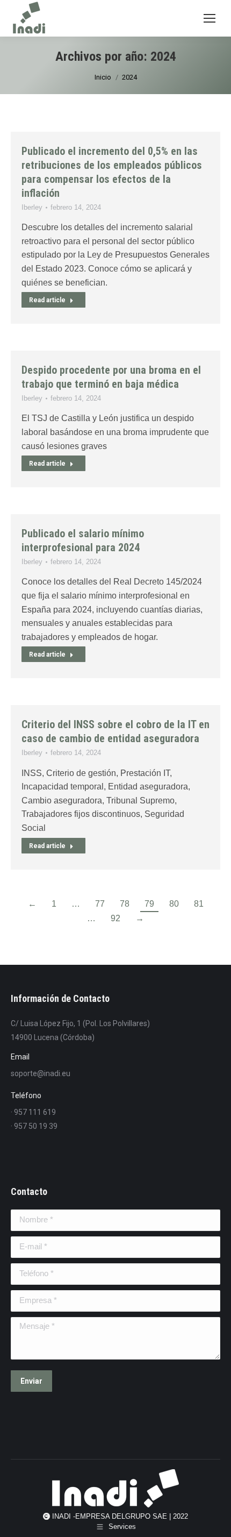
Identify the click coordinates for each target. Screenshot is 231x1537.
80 (174, 903)
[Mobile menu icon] (209, 18)
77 (100, 903)
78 (124, 903)
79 (149, 903)
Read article (47, 300)
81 (199, 903)
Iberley (31, 207)
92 (115, 918)
